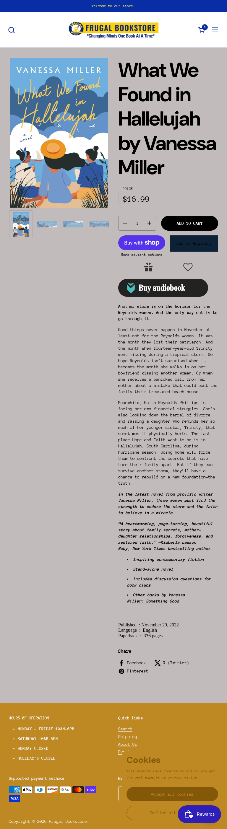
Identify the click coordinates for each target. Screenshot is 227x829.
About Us (127, 744)
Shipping (127, 736)
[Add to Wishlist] (188, 267)
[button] (11, 30)
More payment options (142, 255)
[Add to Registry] (148, 267)
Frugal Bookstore (68, 821)
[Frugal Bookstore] (113, 30)
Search (125, 729)
